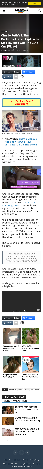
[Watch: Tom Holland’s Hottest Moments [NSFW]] (8, 421)
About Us (7, 460)
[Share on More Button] (16, 76)
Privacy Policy (34, 460)
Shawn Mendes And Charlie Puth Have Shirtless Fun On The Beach (21, 141)
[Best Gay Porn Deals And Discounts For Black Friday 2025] (8, 432)
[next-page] (7, 440)
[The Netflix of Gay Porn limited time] (21, 191)
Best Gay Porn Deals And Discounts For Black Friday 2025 (27, 432)
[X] (27, 452)
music (27, 389)
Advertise (25, 460)
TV (32, 389)
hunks (20, 389)
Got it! (34, 3)
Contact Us (16, 460)
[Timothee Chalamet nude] (21, 61)
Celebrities (4, 31)
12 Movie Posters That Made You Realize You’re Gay (27, 409)
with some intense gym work (18, 204)
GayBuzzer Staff (8, 50)
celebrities (12, 389)
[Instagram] (21, 452)
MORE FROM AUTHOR (15, 400)
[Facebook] (15, 452)
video (37, 389)
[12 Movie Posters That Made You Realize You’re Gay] (8, 410)
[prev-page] (3, 440)
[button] (4, 11)
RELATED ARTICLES (14, 396)
